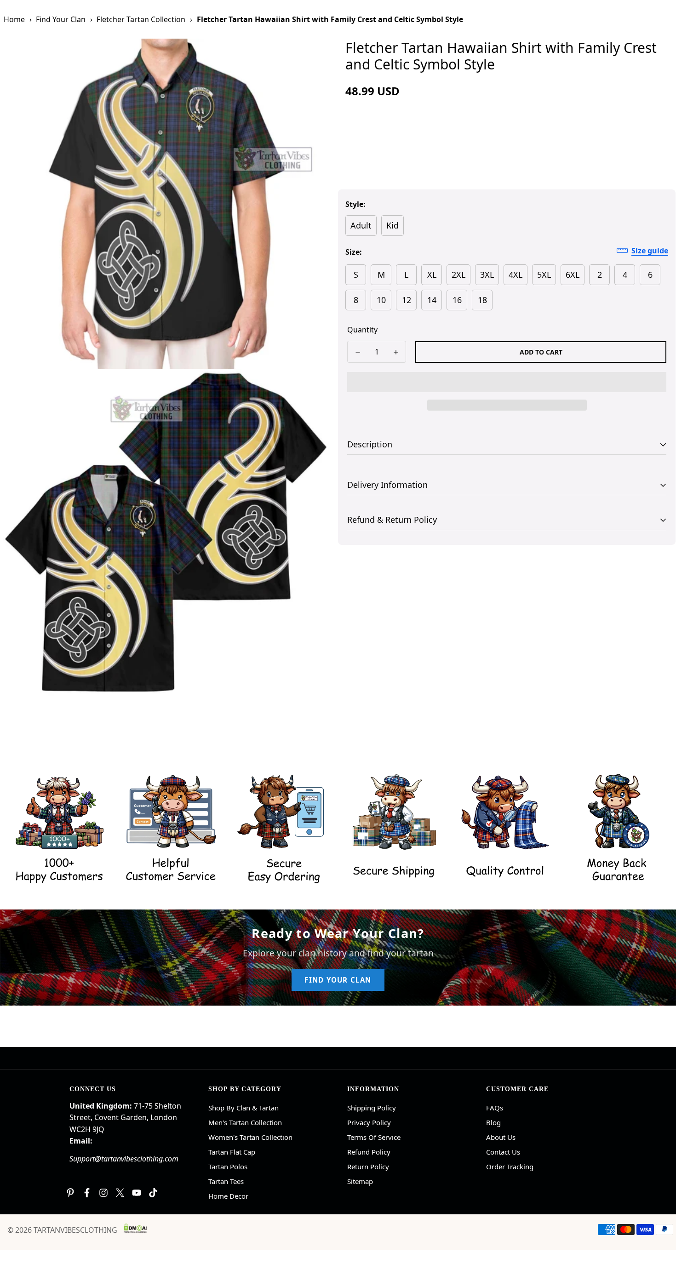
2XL (458, 274)
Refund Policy (368, 1151)
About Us (501, 1137)
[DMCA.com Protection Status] (135, 1228)
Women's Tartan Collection (250, 1137)
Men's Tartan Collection (245, 1122)
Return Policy (368, 1166)
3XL (487, 274)
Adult (361, 225)
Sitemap (360, 1181)
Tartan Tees (226, 1181)
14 (431, 299)
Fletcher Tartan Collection (141, 19)
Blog (493, 1122)
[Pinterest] (70, 1192)
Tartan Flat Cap (231, 1151)
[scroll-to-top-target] (658, 1213)
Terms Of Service (374, 1137)
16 (457, 299)
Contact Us (503, 1151)
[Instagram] (103, 1192)
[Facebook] (87, 1192)
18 (482, 299)
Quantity (362, 330)
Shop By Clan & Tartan (243, 1107)
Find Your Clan (61, 19)
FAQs (494, 1107)
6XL (572, 274)
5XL (544, 274)
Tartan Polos (227, 1166)
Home (14, 19)
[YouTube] (136, 1192)
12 (406, 299)
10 (381, 299)
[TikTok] (153, 1192)
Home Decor (228, 1196)
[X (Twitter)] (120, 1192)
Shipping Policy (371, 1107)
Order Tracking (509, 1166)
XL (431, 274)
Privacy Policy (369, 1122)
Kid (392, 225)
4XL (515, 274)
